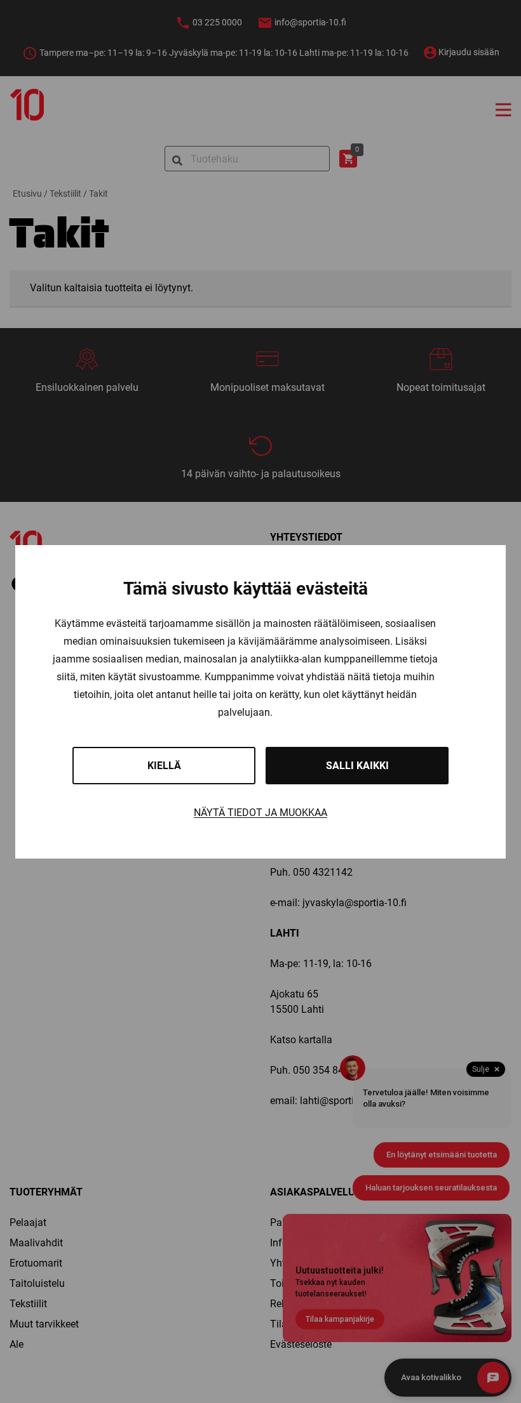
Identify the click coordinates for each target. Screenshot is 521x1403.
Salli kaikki (357, 766)
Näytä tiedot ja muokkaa (260, 813)
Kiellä (164, 766)
